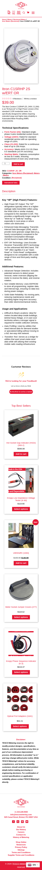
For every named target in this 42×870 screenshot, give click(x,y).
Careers (21, 832)
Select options (21, 509)
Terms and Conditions (21, 852)
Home (4, 19)
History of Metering (21, 837)
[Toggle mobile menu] (33, 12)
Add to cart (18, 164)
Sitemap (21, 850)
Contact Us (21, 835)
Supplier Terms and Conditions (21, 855)
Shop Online (21, 842)
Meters (10, 19)
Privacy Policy (21, 847)
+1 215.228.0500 (21, 812)
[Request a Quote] (9, 13)
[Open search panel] (23, 12)
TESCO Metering (20, 864)
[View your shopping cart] (28, 12)
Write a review (30, 99)
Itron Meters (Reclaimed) (10, 21)
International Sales (10, 183)
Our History (21, 829)
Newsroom (21, 845)
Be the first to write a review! (21, 392)
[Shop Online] (13, 13)
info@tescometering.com (21, 815)
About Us (21, 827)
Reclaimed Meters (19, 19)
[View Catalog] (19, 13)
